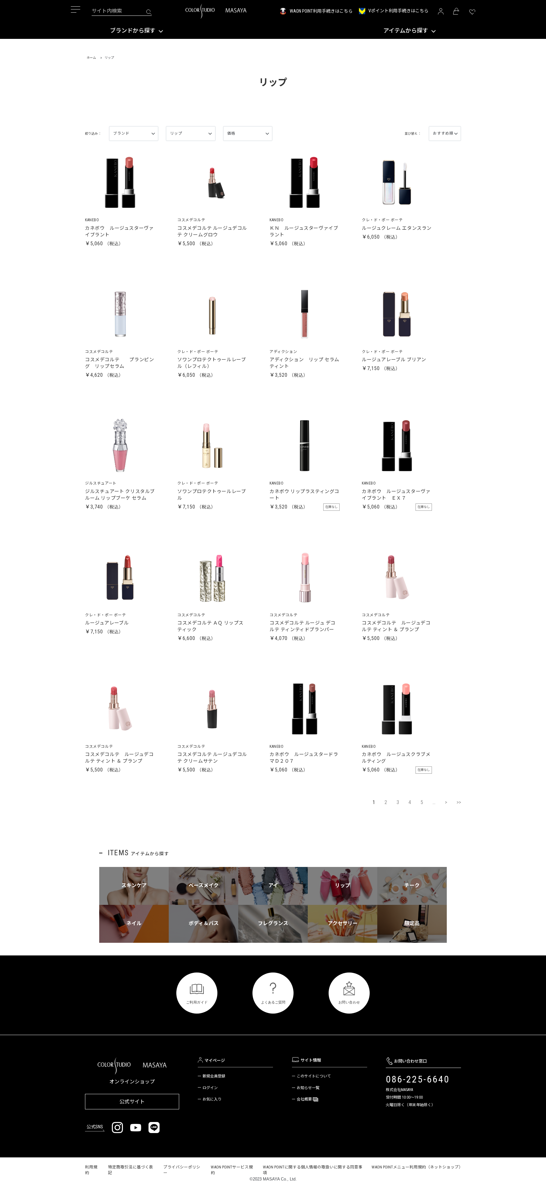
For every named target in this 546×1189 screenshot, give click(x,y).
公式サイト (132, 1102)
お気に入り (212, 1099)
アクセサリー (343, 923)
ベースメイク (204, 885)
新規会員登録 (214, 1076)
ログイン (210, 1088)
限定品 (412, 923)
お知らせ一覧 (308, 1088)
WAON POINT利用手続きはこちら (321, 11)
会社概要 (305, 1099)
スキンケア (134, 885)
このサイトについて (314, 1076)
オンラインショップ (132, 1082)
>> (459, 802)
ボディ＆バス (204, 923)
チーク (412, 885)
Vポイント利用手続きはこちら (398, 10)
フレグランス (273, 923)
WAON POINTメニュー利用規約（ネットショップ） (417, 1167)
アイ (273, 885)
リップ (342, 885)
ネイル (134, 923)
